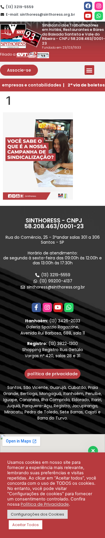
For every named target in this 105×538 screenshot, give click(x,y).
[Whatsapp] (98, 16)
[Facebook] (88, 6)
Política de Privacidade (45, 504)
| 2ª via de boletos (84, 85)
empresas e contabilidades (31, 85)
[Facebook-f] (36, 307)
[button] (19, 70)
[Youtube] (88, 16)
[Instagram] (98, 6)
